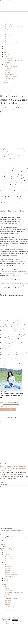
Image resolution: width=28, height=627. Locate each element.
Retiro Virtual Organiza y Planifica (16, 337)
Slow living (8, 35)
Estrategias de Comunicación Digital (14, 27)
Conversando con (9, 41)
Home (5, 19)
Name (1, 402)
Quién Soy (6, 21)
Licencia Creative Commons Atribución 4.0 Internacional (12, 623)
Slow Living (21, 88)
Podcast (5, 47)
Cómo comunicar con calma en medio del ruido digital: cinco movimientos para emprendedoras (13, 468)
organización (7, 92)
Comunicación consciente (11, 33)
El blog (5, 31)
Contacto (6, 49)
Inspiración (8, 37)
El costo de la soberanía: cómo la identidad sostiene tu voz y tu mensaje (13, 532)
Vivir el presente (14, 92)
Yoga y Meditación (9, 45)
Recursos (7, 39)
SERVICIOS (6, 23)
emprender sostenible (14, 90)
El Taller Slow (8, 25)
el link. (16, 359)
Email (1, 406)
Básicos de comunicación (11, 43)
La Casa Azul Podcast (20, 199)
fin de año (21, 90)
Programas (8, 29)
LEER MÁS (3, 482)
